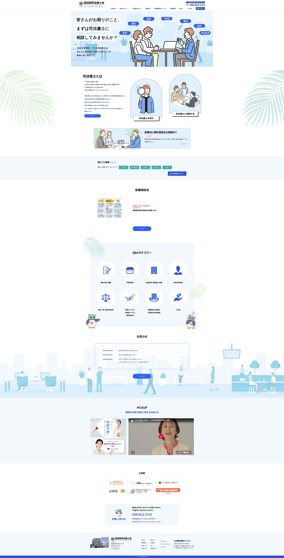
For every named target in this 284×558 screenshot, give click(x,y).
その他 (181, 11)
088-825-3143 (142, 514)
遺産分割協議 (134, 167)
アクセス (189, 8)
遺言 (167, 167)
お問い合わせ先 (123, 11)
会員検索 (173, 8)
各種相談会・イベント (160, 8)
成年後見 (156, 167)
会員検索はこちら (177, 173)
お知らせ (113, 8)
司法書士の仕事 (136, 11)
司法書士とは (144, 548)
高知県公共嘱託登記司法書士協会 (181, 543)
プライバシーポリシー (165, 544)
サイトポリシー (164, 541)
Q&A (180, 8)
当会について (144, 545)
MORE (92, 116)
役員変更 (145, 167)
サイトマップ (163, 547)
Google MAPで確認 (115, 548)
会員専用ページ (154, 548)
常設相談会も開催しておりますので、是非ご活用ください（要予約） (146, 521)
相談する (148, 8)
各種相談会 (144, 542)
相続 (124, 167)
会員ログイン (200, 8)
